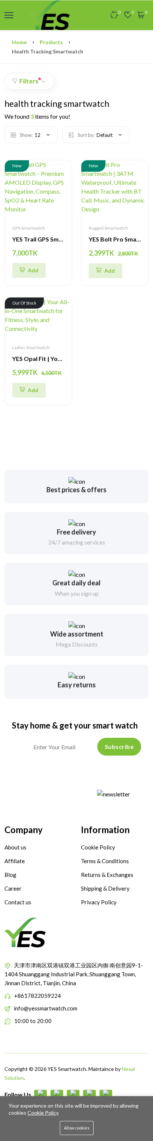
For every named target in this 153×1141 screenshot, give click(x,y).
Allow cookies (76, 1127)
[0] (114, 15)
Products (51, 42)
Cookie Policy (43, 1112)
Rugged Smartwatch (108, 228)
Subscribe (119, 746)
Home (19, 42)
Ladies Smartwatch (31, 347)
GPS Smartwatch (28, 228)
